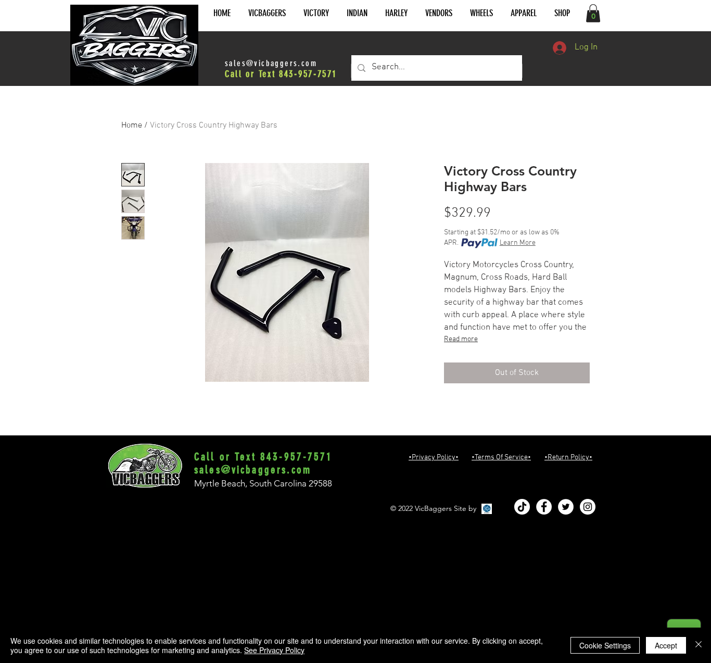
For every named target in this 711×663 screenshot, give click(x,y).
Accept (666, 645)
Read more (461, 339)
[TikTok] (522, 507)
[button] (267, 13)
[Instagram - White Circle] (587, 507)
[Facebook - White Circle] (544, 507)
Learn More (518, 243)
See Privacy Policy (274, 650)
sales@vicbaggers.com (271, 63)
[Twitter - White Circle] (566, 507)
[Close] (698, 645)
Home (131, 125)
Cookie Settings (605, 645)
